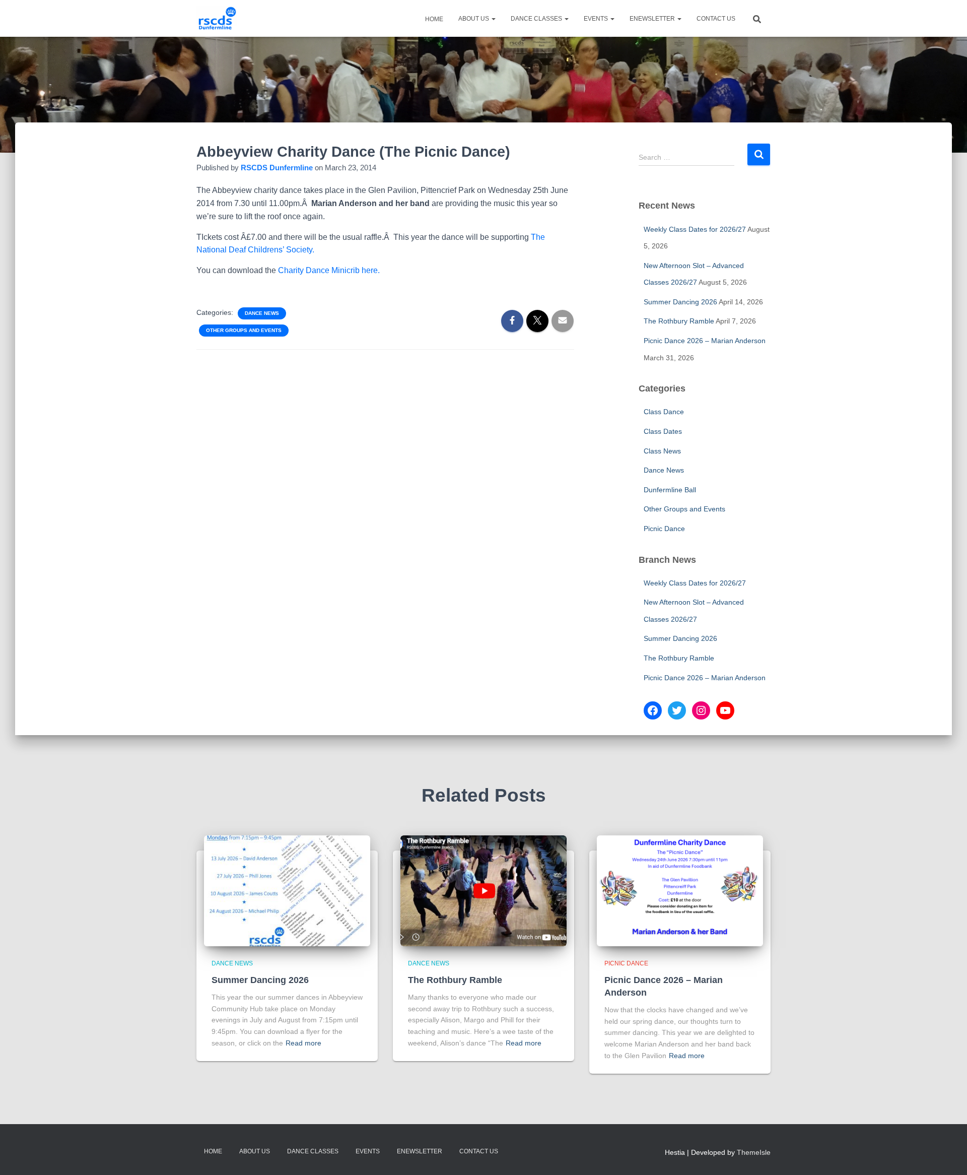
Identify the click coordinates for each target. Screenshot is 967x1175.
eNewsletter (653, 18)
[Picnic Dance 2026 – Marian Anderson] (680, 890)
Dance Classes (537, 18)
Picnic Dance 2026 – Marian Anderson (705, 341)
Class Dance (664, 412)
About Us (474, 18)
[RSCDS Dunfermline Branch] (216, 18)
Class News (662, 451)
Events (596, 18)
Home (433, 19)
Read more (303, 1043)
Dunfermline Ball (670, 490)
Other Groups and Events (244, 330)
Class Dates (663, 431)
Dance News (262, 313)
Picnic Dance (664, 529)
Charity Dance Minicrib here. (329, 270)
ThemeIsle (754, 1152)
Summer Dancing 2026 (680, 302)
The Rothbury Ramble (679, 321)
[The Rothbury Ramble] (483, 890)
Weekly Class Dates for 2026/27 (695, 229)
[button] (493, 18)
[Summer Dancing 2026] (287, 890)
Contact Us (716, 18)
